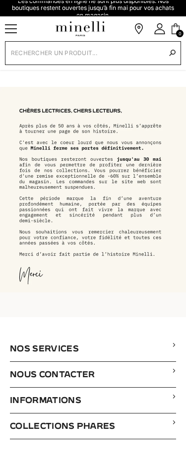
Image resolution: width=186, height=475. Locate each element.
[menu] (11, 29)
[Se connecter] (159, 28)
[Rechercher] (172, 53)
